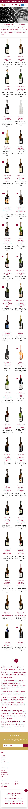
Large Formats (4, 765)
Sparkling (3, 761)
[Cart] (16, 5)
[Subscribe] (25, 745)
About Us (3, 770)
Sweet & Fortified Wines (5, 763)
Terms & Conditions (5, 774)
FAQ (2, 776)
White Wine (3, 757)
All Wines (3, 755)
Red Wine (3, 759)
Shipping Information (5, 772)
